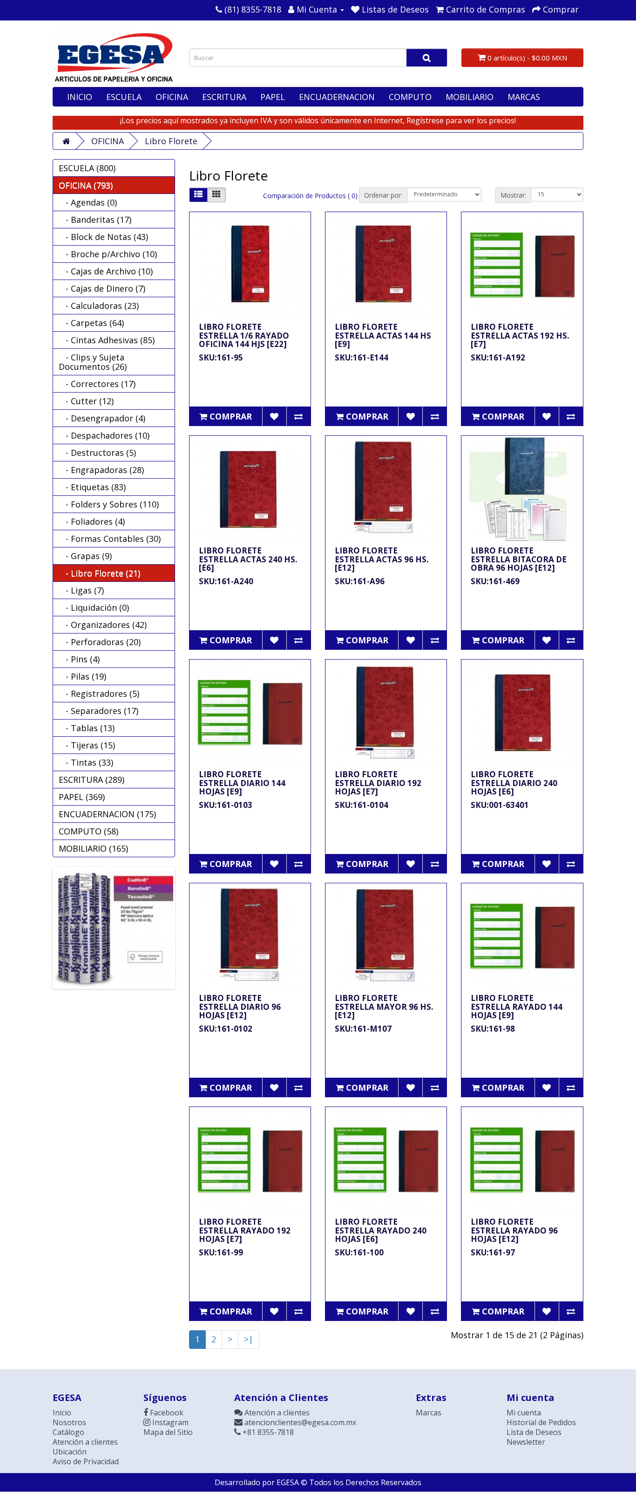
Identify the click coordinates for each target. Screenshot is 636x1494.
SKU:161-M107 (363, 1028)
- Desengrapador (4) (102, 418)
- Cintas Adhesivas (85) (107, 340)
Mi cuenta (524, 1412)
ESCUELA (124, 96)
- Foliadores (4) (92, 521)
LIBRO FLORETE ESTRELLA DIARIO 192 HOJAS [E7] (378, 783)
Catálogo (68, 1432)
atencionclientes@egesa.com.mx (299, 1422)
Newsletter (526, 1442)
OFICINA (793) (86, 185)
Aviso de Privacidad (86, 1461)
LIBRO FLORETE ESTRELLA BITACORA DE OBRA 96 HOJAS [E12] (519, 559)
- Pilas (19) (82, 676)
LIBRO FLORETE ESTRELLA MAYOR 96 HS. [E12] (384, 1006)
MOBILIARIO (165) (93, 848)
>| (248, 1339)
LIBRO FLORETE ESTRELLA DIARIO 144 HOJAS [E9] (242, 783)
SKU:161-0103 (225, 805)
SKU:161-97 (493, 1252)
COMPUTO (410, 96)
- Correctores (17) (97, 383)
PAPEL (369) (82, 796)
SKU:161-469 (495, 581)
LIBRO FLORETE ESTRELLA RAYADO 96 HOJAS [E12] (514, 1230)
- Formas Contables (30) (110, 538)
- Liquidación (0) (94, 607)
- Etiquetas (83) (92, 487)
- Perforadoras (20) (100, 641)
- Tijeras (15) (87, 745)
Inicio (62, 1412)
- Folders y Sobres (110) (109, 504)
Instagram (169, 1422)
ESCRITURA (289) (91, 779)
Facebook (165, 1412)
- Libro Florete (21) (99, 573)
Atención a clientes (85, 1442)
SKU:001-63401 (500, 805)
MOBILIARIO (470, 96)
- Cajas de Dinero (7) (102, 288)
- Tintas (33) (86, 762)
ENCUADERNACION (337, 96)
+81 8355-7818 (267, 1432)
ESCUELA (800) (87, 167)
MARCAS (523, 96)
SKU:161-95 (221, 357)
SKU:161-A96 (360, 581)
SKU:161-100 (359, 1252)
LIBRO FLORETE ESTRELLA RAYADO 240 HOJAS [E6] (380, 1230)
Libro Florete (171, 141)
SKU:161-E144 (361, 357)
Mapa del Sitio (168, 1432)
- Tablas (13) (87, 728)
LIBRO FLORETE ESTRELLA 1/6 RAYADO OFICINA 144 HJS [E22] (244, 335)
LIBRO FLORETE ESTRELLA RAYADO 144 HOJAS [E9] (516, 1006)
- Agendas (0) (88, 202)
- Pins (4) (79, 659)
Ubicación (70, 1452)
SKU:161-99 (221, 1252)
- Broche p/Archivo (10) (108, 254)
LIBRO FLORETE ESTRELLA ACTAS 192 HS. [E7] (520, 335)
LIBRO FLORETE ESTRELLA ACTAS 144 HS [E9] (383, 335)
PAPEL (272, 96)
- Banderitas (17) (95, 219)
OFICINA (172, 96)
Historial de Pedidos (541, 1422)
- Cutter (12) (86, 401)
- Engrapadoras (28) (101, 469)
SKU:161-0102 (225, 1028)
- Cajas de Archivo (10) (106, 271)
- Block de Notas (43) (103, 236)
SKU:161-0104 (361, 805)
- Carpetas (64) (91, 322)
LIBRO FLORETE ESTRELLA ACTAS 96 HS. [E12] (382, 559)
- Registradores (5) (99, 693)
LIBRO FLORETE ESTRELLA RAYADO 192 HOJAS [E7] (245, 1230)
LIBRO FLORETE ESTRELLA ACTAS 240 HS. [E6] (248, 559)
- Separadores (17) (98, 710)
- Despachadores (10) (104, 435)
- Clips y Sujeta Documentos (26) (93, 362)
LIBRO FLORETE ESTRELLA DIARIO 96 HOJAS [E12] (240, 1006)
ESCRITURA (224, 96)
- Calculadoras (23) (99, 305)
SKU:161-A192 (498, 357)
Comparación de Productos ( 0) (310, 195)
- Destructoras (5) (97, 452)
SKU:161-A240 (226, 581)
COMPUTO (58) (88, 831)
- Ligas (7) (81, 590)
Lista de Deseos (534, 1432)
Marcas (428, 1412)
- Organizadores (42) (103, 624)
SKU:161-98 (493, 1028)
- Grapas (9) (85, 555)
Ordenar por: (383, 195)
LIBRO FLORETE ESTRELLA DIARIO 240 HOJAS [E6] (514, 783)
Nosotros (69, 1422)
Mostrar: (513, 195)
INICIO (79, 96)
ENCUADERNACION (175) (107, 814)
